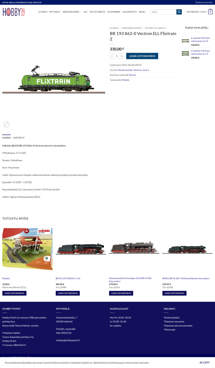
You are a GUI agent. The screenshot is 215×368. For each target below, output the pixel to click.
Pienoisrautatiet (132, 28)
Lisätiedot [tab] (19, 137)
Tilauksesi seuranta (204, 2)
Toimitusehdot (171, 317)
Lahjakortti (129, 12)
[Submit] (179, 12)
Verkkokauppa (70, 12)
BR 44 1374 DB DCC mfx (68, 278)
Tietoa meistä (97, 12)
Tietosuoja (169, 329)
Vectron (132, 75)
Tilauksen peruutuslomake (178, 325)
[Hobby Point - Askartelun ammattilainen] (18, 12)
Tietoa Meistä (22, 325)
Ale (85, 12)
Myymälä (54, 12)
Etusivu (43, 12)
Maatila (6, 278)
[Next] (212, 262)
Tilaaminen (113, 12)
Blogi (142, 12)
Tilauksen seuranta (174, 321)
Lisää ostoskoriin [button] (14, 293)
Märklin (125, 80)
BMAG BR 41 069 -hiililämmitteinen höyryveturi (186, 278)
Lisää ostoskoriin (142, 56)
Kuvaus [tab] (6, 137)
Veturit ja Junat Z (155, 28)
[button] (200, 12)
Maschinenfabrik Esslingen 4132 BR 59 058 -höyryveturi (131, 280)
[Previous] (2, 262)
